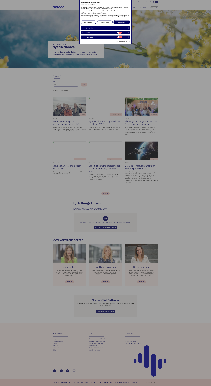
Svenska (90, 4)
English (82, 4)
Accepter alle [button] (121, 22)
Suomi (93, 4)
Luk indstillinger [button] (88, 22)
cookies (112, 16)
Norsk (86, 4)
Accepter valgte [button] (105, 22)
